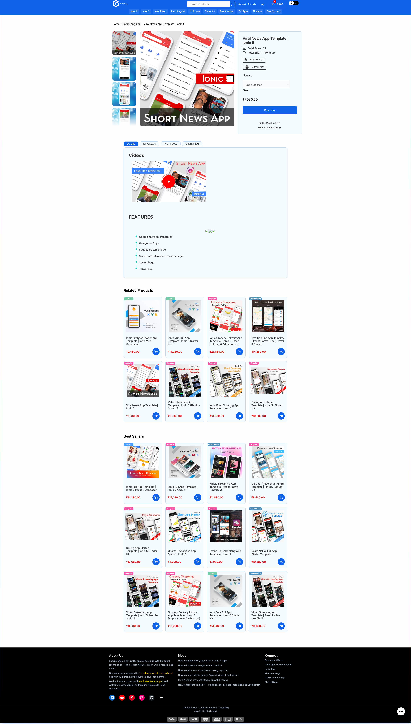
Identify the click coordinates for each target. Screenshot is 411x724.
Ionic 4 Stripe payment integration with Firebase (203, 680)
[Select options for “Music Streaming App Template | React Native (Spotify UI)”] (239, 497)
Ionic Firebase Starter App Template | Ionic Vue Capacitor (141, 341)
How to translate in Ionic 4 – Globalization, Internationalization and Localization (219, 684)
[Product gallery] (187, 78)
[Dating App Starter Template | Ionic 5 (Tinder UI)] (268, 366)
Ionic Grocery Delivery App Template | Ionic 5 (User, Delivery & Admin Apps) (226, 341)
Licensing (224, 707)
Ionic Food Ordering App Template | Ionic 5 (224, 407)
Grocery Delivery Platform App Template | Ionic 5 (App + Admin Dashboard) (184, 615)
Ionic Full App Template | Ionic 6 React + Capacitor (141, 488)
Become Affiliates (274, 660)
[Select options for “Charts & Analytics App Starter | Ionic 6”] (197, 561)
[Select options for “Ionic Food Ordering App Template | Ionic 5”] (239, 416)
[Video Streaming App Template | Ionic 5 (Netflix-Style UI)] (185, 366)
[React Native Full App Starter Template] (268, 512)
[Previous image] (144, 78)
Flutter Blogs (271, 682)
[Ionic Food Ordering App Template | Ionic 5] (226, 366)
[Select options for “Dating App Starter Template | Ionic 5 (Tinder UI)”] (281, 416)
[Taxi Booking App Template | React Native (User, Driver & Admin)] (268, 302)
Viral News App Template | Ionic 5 (142, 407)
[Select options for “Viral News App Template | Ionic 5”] (156, 416)
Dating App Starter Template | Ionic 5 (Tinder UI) (266, 405)
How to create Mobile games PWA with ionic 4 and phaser (208, 675)
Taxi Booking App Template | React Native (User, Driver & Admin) (268, 341)
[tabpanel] (205, 212)
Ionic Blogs (270, 669)
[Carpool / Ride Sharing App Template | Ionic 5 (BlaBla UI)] (268, 448)
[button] (401, 712)
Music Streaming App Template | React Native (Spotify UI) (224, 486)
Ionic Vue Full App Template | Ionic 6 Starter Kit (183, 341)
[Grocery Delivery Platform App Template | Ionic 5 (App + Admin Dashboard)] (185, 576)
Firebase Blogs (272, 673)
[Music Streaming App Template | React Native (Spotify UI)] (226, 448)
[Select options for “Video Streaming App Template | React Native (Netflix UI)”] (281, 626)
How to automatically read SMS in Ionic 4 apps (202, 660)
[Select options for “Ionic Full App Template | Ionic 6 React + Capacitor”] (156, 497)
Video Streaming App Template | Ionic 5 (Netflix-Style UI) (184, 405)
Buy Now (269, 110)
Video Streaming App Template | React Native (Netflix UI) (265, 615)
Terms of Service (208, 707)
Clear (245, 90)
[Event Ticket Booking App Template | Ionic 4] (226, 512)
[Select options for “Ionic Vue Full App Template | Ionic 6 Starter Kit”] (197, 351)
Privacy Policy (190, 707)
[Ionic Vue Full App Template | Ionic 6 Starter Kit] (185, 302)
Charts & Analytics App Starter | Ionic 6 (182, 552)
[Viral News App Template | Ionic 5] (143, 366)
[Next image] (230, 78)
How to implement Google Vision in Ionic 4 (200, 665)
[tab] (131, 143)
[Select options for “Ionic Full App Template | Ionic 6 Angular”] (197, 497)
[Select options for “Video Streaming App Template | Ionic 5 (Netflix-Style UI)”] (197, 416)
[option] (124, 69)
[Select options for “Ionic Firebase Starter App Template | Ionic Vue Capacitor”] (156, 351)
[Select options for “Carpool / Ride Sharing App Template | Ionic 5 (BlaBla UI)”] (281, 497)
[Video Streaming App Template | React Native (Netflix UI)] (268, 576)
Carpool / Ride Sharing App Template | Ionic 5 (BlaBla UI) (267, 486)
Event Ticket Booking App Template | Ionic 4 (225, 552)
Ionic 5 (261, 127)
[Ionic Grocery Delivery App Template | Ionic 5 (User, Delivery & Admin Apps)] (226, 302)
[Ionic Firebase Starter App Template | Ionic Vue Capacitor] (143, 302)
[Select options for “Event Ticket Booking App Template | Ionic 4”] (239, 561)
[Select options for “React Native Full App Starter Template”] (281, 561)
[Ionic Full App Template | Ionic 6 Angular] (185, 448)
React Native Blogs (275, 677)
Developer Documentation (278, 664)
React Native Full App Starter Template (264, 552)
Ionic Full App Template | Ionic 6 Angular (183, 488)
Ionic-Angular (131, 24)
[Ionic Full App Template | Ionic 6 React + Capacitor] (143, 448)
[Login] (262, 4)
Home (116, 24)
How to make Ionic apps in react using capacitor (203, 670)
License (247, 75)
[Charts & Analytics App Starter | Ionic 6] (185, 512)
